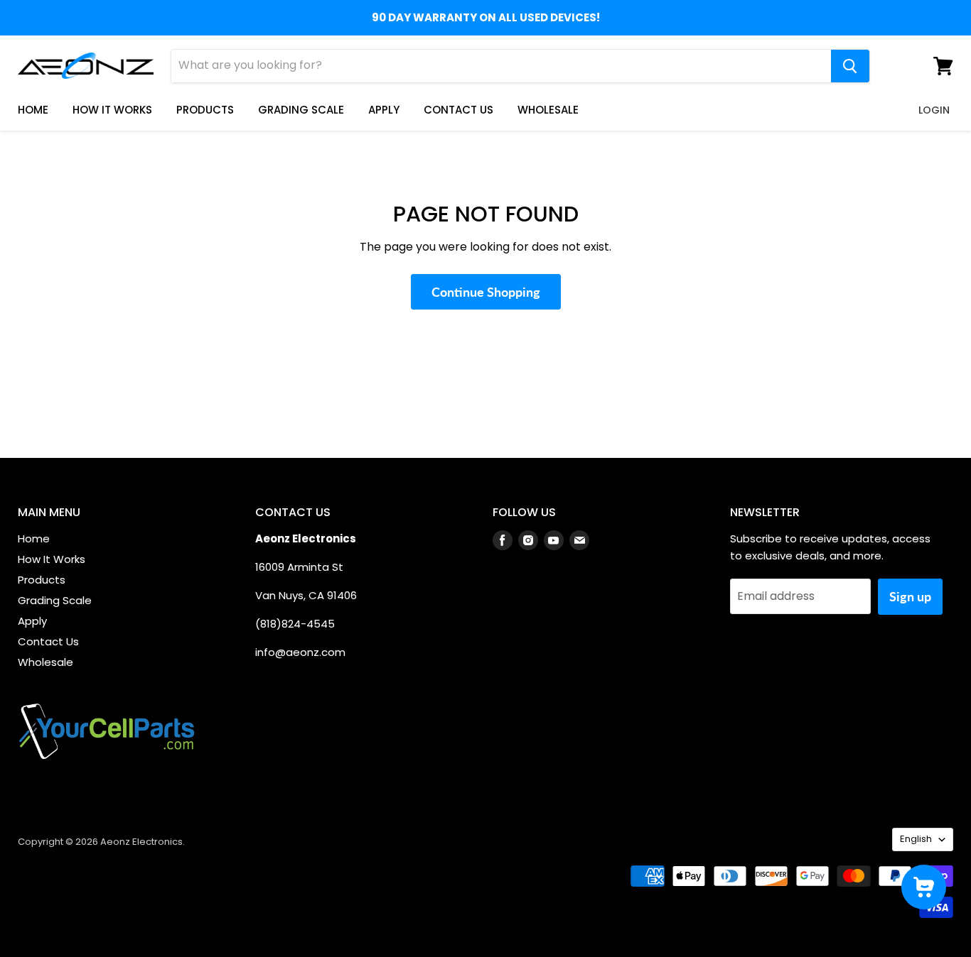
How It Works (112, 109)
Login (934, 110)
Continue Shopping (485, 292)
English (916, 839)
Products (205, 109)
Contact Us (458, 109)
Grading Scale (301, 109)
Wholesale (548, 109)
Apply (383, 109)
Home (33, 109)
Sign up (910, 596)
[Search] (850, 66)
